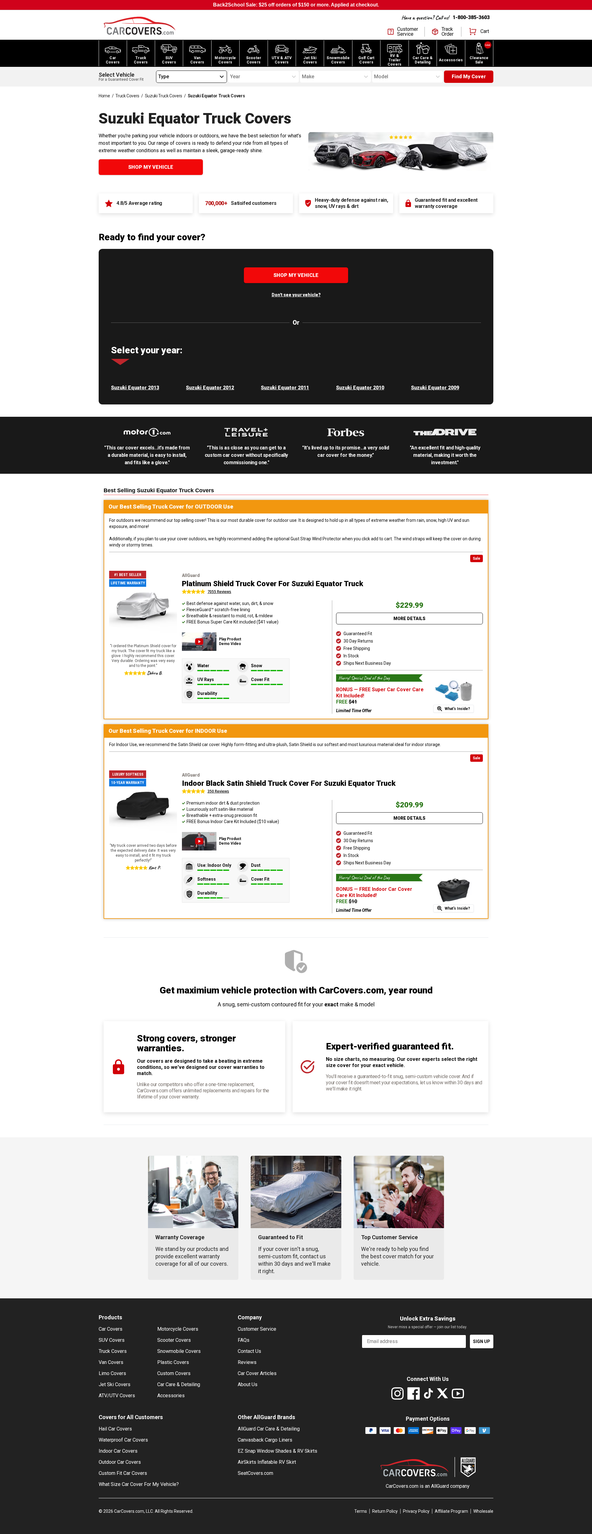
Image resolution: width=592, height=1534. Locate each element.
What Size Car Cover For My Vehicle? (139, 1484)
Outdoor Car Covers (120, 1462)
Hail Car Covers (115, 1429)
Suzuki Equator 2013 (135, 388)
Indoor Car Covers (118, 1451)
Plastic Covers (173, 1362)
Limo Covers (112, 1373)
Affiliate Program (451, 1511)
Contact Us (249, 1351)
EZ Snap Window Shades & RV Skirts (277, 1451)
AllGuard (440, 1486)
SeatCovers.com (255, 1473)
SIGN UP (481, 1341)
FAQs (243, 1340)
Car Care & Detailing (178, 1384)
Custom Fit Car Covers (123, 1473)
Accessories (171, 1395)
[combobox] (158, 76)
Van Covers (111, 1362)
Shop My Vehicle (150, 167)
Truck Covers (127, 95)
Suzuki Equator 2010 (360, 388)
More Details (409, 618)
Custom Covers (174, 1373)
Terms (360, 1511)
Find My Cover (469, 76)
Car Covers (110, 1329)
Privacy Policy (416, 1511)
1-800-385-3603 (471, 17)
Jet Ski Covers (114, 1384)
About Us (247, 1384)
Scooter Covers (174, 1340)
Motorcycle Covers (177, 1329)
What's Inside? (457, 709)
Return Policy (385, 1511)
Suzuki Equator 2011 (285, 388)
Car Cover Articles (257, 1373)
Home (104, 95)
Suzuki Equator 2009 (435, 388)
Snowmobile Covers (179, 1351)
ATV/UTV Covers (117, 1395)
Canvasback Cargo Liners (265, 1440)
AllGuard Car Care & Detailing (269, 1429)
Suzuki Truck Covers (163, 95)
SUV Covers (112, 1340)
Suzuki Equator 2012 (210, 388)
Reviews (247, 1362)
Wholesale (483, 1511)
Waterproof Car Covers (123, 1440)
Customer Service (257, 1329)
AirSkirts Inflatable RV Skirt (267, 1462)
